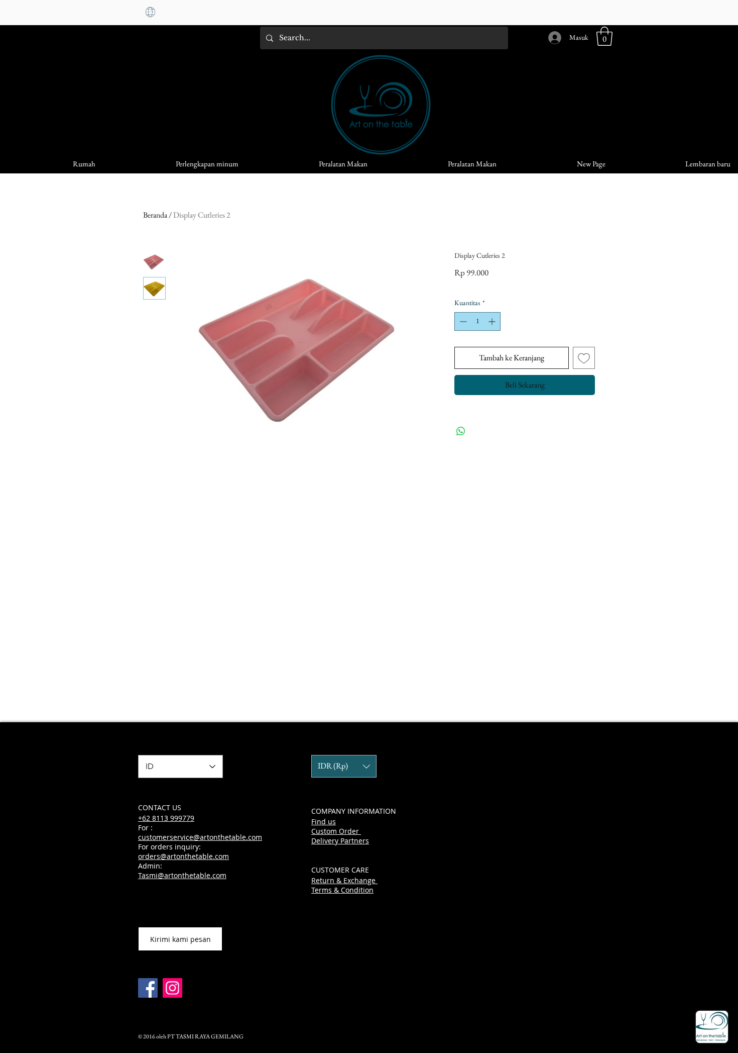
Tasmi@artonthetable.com (182, 875)
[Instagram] (172, 988)
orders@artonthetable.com (183, 856)
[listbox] (344, 766)
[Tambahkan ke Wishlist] (584, 358)
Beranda (155, 215)
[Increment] (492, 321)
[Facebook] (148, 988)
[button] (604, 36)
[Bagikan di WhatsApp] (461, 431)
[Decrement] (462, 321)
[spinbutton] (477, 321)
